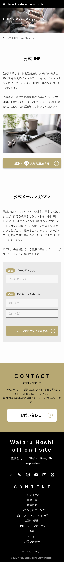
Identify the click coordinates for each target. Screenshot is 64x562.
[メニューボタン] (60, 4)
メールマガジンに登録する (32, 331)
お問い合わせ (32, 541)
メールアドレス (26, 270)
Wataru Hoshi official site (23, 4)
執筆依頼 (32, 505)
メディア (32, 536)
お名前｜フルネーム (28, 294)
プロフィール (32, 494)
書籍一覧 (32, 499)
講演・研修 (32, 520)
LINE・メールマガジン (32, 525)
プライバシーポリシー (32, 552)
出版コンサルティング (32, 510)
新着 (32, 531)
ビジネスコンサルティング (32, 515)
